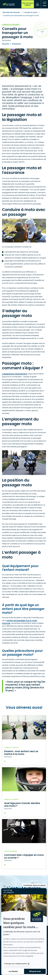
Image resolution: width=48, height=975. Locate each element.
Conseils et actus (30, 12)
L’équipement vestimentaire (14, 374)
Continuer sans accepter (34, 885)
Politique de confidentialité (15, 963)
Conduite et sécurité (10, 24)
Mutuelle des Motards (11, 12)
